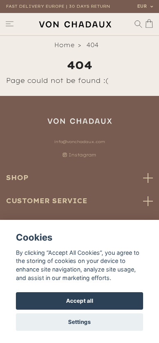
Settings (79, 322)
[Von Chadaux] (75, 24)
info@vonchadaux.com (79, 141)
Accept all (79, 300)
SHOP (17, 178)
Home (64, 45)
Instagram (81, 155)
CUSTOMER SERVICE (46, 201)
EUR (142, 6)
